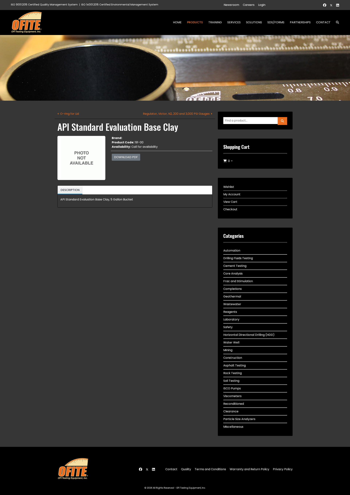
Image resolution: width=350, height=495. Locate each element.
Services (234, 22)
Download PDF (126, 157)
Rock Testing (232, 373)
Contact (323, 22)
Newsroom (231, 5)
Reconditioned (233, 404)
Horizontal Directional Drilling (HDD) (249, 335)
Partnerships (300, 22)
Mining (227, 350)
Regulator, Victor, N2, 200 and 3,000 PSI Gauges (176, 114)
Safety (228, 327)
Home (177, 22)
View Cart (230, 202)
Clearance (230, 411)
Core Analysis (233, 273)
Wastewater (232, 304)
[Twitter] (331, 5)
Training (215, 22)
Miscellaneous (233, 427)
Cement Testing (234, 266)
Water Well (231, 342)
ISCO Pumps (232, 388)
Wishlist (228, 187)
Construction (232, 358)
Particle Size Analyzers (239, 419)
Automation (231, 250)
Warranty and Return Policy (249, 469)
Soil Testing (231, 381)
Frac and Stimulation (238, 281)
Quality (186, 469)
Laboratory (231, 319)
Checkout (230, 209)
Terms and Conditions (210, 469)
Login (261, 5)
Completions (232, 289)
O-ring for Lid (69, 114)
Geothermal (232, 296)
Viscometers (232, 396)
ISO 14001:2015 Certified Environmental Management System (119, 4)
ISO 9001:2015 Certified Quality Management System (44, 4)
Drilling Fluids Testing (238, 258)
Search (336, 22)
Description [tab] (70, 190)
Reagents (230, 312)
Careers (248, 5)
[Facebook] (324, 5)
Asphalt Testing (234, 365)
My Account (231, 194)
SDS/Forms (275, 22)
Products (195, 22)
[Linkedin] (337, 5)
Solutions (254, 22)
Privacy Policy (283, 469)
